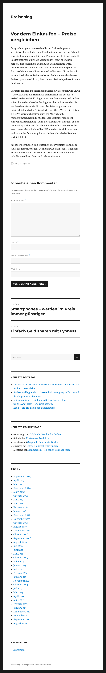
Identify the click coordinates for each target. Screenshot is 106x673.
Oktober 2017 (20, 522)
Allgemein (19, 649)
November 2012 (22, 615)
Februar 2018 (20, 507)
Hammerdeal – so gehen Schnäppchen (48, 449)
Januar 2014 (19, 576)
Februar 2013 (20, 604)
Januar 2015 (19, 565)
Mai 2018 (18, 503)
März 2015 (19, 561)
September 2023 (22, 476)
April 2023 (19, 480)
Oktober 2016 (20, 534)
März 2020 (19, 492)
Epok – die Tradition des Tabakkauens (34, 407)
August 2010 (20, 623)
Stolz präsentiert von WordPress (36, 665)
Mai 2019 (18, 499)
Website (15, 269)
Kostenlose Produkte (37, 438)
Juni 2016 (18, 549)
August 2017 (20, 526)
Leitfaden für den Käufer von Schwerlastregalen (39, 400)
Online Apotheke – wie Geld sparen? (33, 404)
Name (15, 242)
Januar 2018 (19, 511)
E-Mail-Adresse (20, 255)
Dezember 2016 (21, 530)
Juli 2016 (18, 546)
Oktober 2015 (20, 557)
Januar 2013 (19, 607)
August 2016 (20, 542)
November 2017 (21, 519)
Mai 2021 (18, 484)
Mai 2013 (18, 592)
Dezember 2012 (21, 611)
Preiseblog (21, 16)
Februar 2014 (20, 573)
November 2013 (21, 580)
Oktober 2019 (20, 495)
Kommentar (18, 200)
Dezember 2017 (21, 515)
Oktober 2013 (20, 584)
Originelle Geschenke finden (45, 434)
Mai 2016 (18, 553)
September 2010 (22, 619)
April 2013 (18, 596)
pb (16, 163)
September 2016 (22, 538)
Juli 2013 (17, 588)
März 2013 (19, 600)
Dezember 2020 (22, 488)
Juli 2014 (18, 569)
